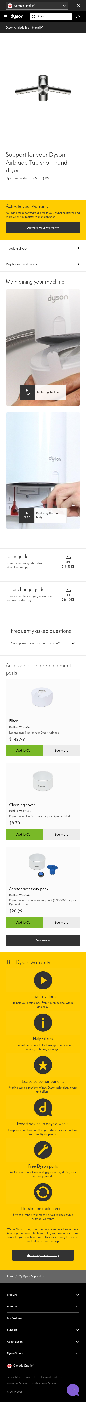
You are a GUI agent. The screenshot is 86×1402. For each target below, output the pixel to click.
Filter (13, 720)
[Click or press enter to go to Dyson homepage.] (17, 18)
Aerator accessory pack (28, 888)
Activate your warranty (43, 227)
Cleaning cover (22, 804)
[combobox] (37, 6)
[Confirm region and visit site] (78, 5)
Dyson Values (15, 1353)
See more (61, 750)
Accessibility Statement (18, 1383)
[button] (43, 392)
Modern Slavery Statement (45, 1383)
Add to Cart (24, 750)
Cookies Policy (30, 1377)
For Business (14, 1318)
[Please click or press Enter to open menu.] (5, 16)
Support (12, 1330)
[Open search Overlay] (51, 16)
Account (12, 1306)
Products (12, 1294)
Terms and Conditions (51, 1377)
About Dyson (15, 1341)
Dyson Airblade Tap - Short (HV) (24, 27)
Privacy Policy (13, 1377)
